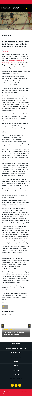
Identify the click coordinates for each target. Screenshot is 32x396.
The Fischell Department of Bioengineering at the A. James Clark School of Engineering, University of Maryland (11, 5)
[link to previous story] (3, 307)
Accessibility (9, 391)
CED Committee (16, 344)
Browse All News (7, 315)
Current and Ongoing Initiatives (16, 348)
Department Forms (16, 379)
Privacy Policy (3, 391)
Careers (16, 361)
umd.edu (2, 393)
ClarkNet (16, 374)
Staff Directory (16, 357)
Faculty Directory (16, 352)
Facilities (16, 370)
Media (16, 365)
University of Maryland (16, 2)
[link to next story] (6, 307)
